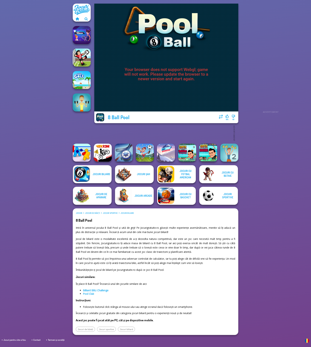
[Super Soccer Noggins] (208, 153)
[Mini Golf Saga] (82, 80)
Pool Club (88, 293)
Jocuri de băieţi (92, 213)
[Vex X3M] (103, 153)
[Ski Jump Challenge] (166, 153)
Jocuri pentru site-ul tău (14, 340)
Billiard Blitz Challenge (96, 290)
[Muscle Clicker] (82, 102)
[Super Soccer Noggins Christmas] (187, 153)
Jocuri (79, 213)
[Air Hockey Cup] (124, 153)
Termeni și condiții (56, 340)
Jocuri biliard (127, 213)
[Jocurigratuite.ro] (77, 19)
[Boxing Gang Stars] (82, 153)
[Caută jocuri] (86, 19)
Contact (36, 340)
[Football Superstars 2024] (145, 153)
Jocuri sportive (110, 213)
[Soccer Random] (82, 58)
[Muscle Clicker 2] (229, 153)
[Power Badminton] (82, 35)
